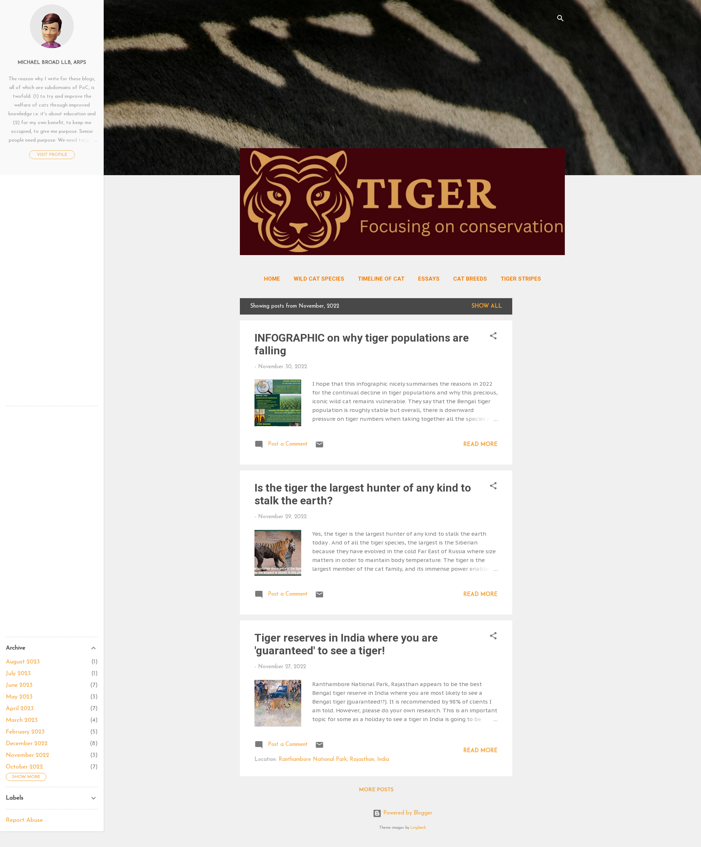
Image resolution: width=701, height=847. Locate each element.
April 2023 (20, 709)
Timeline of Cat (381, 279)
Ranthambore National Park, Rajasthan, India (334, 759)
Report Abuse (24, 820)
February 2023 (25, 732)
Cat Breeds (470, 279)
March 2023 (22, 720)
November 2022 (27, 755)
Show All (486, 306)
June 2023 (19, 685)
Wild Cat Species (319, 279)
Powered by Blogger (407, 813)
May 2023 (19, 697)
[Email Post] (319, 447)
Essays (429, 279)
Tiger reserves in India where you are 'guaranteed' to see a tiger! (346, 644)
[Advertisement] (402, 91)
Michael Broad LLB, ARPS (52, 62)
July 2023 (18, 674)
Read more (480, 444)
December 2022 (27, 744)
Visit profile (52, 155)
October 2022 (24, 767)
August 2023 (23, 662)
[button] (493, 337)
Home (272, 279)
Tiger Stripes (521, 279)
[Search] (560, 20)
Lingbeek (418, 828)
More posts (376, 790)
